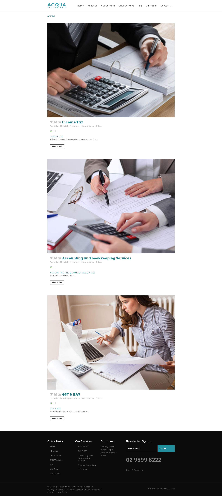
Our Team (54, 469)
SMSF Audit (82, 469)
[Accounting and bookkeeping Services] (111, 206)
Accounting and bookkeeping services (85, 458)
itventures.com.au (166, 488)
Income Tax (72, 122)
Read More (57, 146)
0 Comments (88, 126)
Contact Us (55, 473)
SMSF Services (56, 460)
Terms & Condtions (134, 470)
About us (54, 451)
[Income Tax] (111, 70)
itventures (75, 126)
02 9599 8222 (143, 460)
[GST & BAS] (111, 342)
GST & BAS (71, 394)
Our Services (55, 455)
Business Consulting (87, 465)
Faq (52, 464)
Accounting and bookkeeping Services (96, 258)
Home (53, 446)
